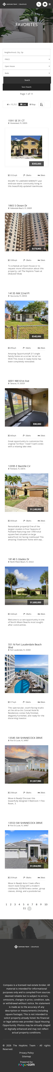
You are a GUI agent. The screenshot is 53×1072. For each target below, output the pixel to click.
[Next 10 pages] (29, 909)
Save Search (26, 87)
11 (24, 908)
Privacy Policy (26, 1052)
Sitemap (26, 1056)
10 (45, 904)
